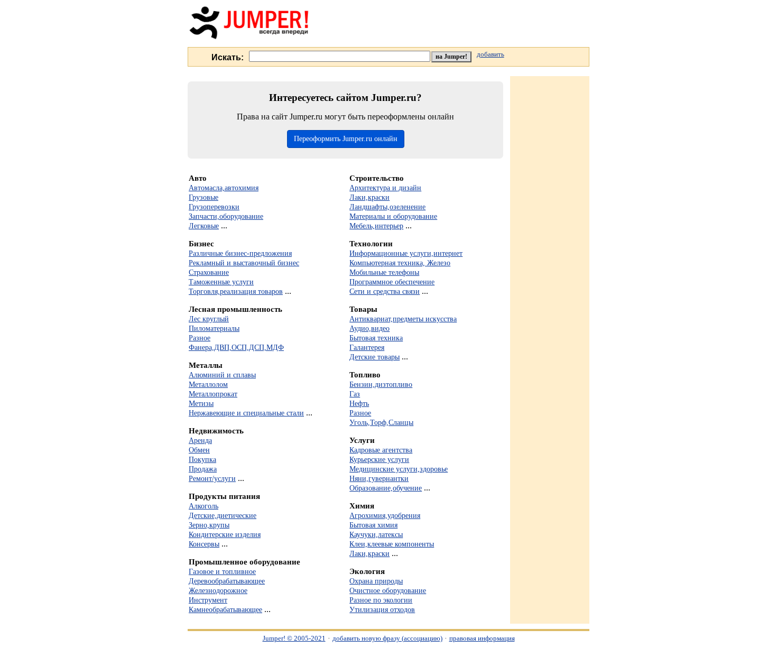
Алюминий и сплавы (222, 375)
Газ (354, 394)
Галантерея (366, 347)
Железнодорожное (218, 590)
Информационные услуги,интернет (405, 253)
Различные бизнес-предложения (240, 253)
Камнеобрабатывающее (225, 609)
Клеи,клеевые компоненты (391, 544)
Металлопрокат (213, 394)
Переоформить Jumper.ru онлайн (345, 139)
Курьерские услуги (379, 459)
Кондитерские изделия (225, 534)
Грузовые (203, 197)
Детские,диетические (222, 515)
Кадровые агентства (380, 450)
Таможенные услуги (221, 281)
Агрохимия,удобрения (384, 515)
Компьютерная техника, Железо (399, 262)
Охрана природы (376, 581)
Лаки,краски (369, 197)
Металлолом (208, 384)
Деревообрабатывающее (227, 581)
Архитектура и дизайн (385, 187)
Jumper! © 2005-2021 (294, 638)
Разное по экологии (380, 600)
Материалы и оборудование (393, 216)
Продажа (203, 469)
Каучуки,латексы (376, 534)
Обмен (199, 450)
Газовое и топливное (222, 571)
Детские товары (374, 357)
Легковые (204, 225)
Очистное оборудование (387, 590)
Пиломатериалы (214, 328)
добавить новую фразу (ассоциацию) (387, 638)
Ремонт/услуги (212, 478)
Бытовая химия (373, 525)
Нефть (359, 403)
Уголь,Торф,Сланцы (381, 422)
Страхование (209, 272)
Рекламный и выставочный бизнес (244, 262)
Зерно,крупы (209, 525)
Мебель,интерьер (376, 225)
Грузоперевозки (214, 206)
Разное (199, 338)
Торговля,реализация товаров (236, 291)
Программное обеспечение (391, 281)
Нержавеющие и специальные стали (246, 413)
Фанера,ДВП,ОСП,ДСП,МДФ (236, 347)
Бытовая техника (376, 338)
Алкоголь (203, 506)
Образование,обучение (385, 488)
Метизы (201, 403)
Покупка (202, 459)
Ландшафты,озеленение (387, 206)
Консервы (204, 544)
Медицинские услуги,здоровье (398, 469)
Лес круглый (209, 318)
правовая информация (482, 638)
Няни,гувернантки (379, 478)
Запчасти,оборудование (226, 216)
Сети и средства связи (384, 291)
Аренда (200, 440)
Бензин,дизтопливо (380, 384)
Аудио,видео (369, 328)
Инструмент (208, 600)
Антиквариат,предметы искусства (403, 318)
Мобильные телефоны (384, 272)
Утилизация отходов (382, 609)
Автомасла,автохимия (223, 187)
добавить (490, 54)
